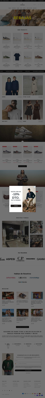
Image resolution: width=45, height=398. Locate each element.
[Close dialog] (34, 187)
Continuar (16, 205)
